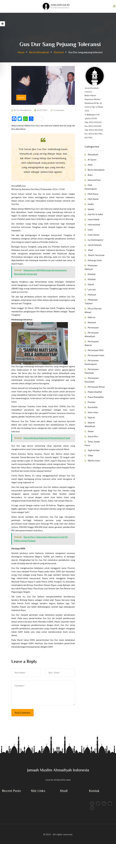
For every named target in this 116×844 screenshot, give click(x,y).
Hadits (91, 204)
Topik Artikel (94, 450)
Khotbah (92, 279)
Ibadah (91, 209)
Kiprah (91, 284)
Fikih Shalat (93, 199)
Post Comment (22, 712)
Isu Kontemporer (95, 240)
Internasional (94, 224)
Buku (90, 175)
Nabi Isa (91, 317)
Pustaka (91, 402)
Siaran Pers (93, 436)
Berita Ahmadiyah (39, 52)
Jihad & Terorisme (96, 255)
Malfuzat (92, 294)
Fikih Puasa (93, 194)
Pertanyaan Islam (96, 355)
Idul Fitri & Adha (95, 214)
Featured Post (94, 180)
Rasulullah (92, 407)
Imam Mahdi (93, 219)
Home (21, 52)
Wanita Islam (94, 460)
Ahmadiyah (93, 154)
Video (90, 455)
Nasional (59, 52)
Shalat (91, 431)
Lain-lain (92, 289)
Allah (90, 164)
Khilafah (91, 274)
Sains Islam (93, 412)
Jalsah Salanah (94, 245)
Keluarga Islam (95, 260)
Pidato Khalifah (95, 392)
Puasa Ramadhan (96, 397)
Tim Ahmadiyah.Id (23, 110)
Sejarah (91, 417)
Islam (90, 229)
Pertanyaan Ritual (96, 386)
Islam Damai (93, 234)
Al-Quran (92, 159)
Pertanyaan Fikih (96, 350)
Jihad (90, 250)
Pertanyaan (93, 327)
